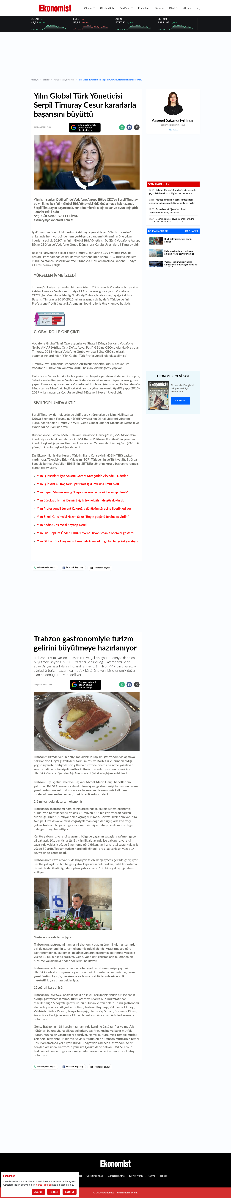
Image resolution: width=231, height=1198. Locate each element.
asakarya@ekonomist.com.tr (173, 125)
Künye (151, 1176)
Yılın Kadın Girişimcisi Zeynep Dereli (62, 525)
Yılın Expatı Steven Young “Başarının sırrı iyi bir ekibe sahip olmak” (82, 492)
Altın (186, 8)
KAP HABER (191, 231)
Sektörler (125, 8)
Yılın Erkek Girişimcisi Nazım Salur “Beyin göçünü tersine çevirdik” (83, 516)
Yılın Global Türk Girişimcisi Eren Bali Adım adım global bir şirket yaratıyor (88, 541)
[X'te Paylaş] (137, 127)
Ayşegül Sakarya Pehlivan (64, 80)
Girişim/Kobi (107, 8)
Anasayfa (34, 80)
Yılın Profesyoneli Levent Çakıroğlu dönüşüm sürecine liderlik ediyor (84, 508)
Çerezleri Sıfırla (116, 1176)
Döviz (172, 8)
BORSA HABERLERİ (158, 231)
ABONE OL (180, 401)
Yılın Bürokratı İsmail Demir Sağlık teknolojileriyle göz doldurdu (80, 500)
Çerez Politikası (94, 1176)
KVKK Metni (136, 1176)
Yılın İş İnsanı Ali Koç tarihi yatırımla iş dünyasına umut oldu (78, 484)
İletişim (163, 1176)
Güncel (88, 8)
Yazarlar (159, 8)
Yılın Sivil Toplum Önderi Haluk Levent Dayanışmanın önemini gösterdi (85, 533)
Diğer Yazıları (173, 130)
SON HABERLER (158, 184)
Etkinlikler (144, 8)
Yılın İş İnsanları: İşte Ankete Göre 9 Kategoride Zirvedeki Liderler (82, 476)
